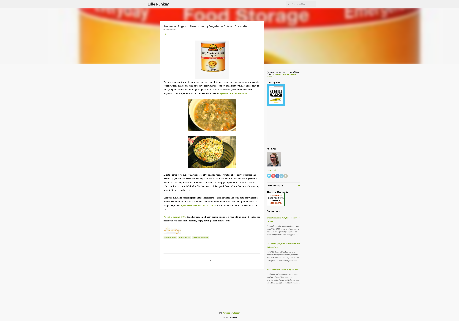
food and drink (170, 237)
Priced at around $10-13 (175, 217)
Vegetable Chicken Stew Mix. (233, 93)
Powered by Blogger (231, 313)
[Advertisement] (212, 289)
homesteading (184, 237)
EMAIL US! (271, 170)
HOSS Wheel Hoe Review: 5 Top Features (283, 269)
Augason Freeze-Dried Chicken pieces (197, 205)
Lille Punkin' (158, 4)
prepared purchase (200, 237)
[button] (165, 34)
